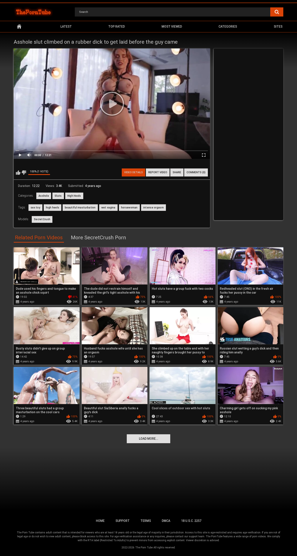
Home (19, 26)
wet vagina (108, 207)
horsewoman (129, 207)
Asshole (43, 195)
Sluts (58, 195)
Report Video (157, 172)
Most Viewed (172, 26)
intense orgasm (153, 207)
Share (177, 172)
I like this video (18, 172)
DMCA (166, 521)
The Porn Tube (144, 547)
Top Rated (116, 26)
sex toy (35, 207)
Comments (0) (196, 172)
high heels (52, 207)
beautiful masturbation (80, 207)
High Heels (74, 195)
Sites (278, 26)
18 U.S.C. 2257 (191, 521)
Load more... (148, 438)
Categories (228, 26)
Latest (66, 26)
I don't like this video (24, 172)
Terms (145, 521)
